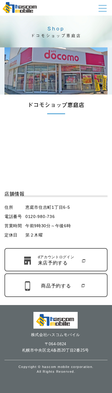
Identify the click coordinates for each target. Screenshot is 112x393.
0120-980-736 (40, 216)
